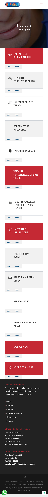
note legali (17, 487)
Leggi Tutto (13, 91)
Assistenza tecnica (14, 413)
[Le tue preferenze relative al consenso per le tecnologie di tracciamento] (44, 493)
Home (8, 401)
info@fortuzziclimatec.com (16, 444)
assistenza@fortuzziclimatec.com (20, 464)
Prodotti (9, 409)
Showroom (11, 417)
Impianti (9, 405)
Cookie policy (29, 484)
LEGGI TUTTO (13, 66)
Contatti (9, 421)
